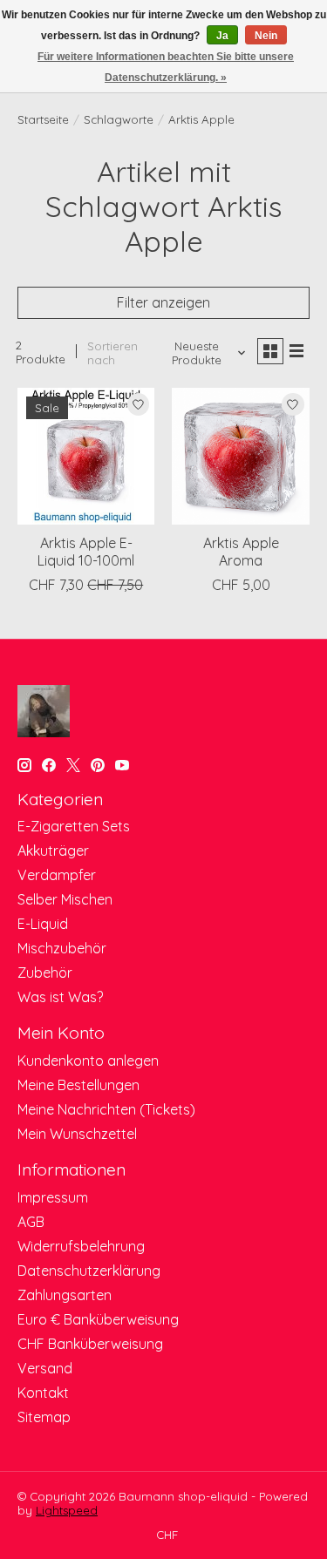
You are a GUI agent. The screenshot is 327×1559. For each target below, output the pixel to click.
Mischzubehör (61, 948)
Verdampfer (56, 875)
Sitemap (44, 1417)
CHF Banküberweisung (90, 1343)
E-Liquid (42, 923)
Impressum (52, 1197)
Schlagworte (118, 119)
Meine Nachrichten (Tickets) (106, 1109)
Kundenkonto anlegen (88, 1060)
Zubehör (44, 972)
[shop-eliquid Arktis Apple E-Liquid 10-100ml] (85, 456)
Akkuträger (53, 850)
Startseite (43, 119)
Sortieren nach (112, 353)
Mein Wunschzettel (77, 1133)
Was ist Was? (60, 997)
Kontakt (43, 1392)
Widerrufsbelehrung (81, 1246)
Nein (266, 36)
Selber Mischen (64, 899)
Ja (222, 36)
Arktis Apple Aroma (241, 551)
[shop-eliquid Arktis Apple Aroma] (240, 456)
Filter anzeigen (163, 302)
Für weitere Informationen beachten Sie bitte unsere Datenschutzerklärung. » (165, 67)
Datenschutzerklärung (88, 1270)
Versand (44, 1368)
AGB (30, 1221)
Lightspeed (67, 1510)
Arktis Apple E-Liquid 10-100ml (85, 551)
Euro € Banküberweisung (98, 1319)
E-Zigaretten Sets (73, 826)
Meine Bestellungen (78, 1085)
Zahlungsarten (64, 1295)
